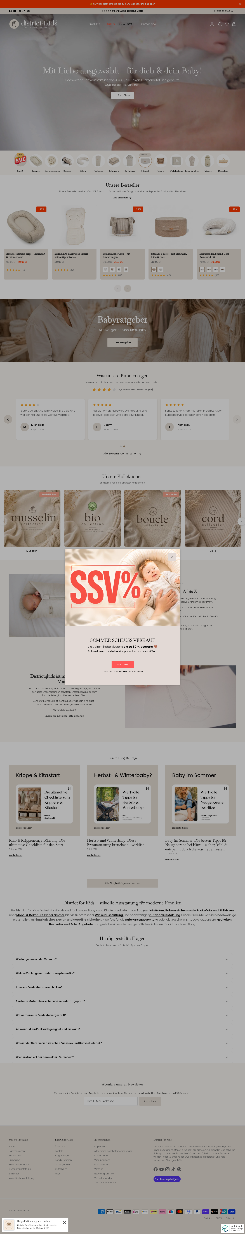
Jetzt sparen (122, 664)
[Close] (64, 1222)
